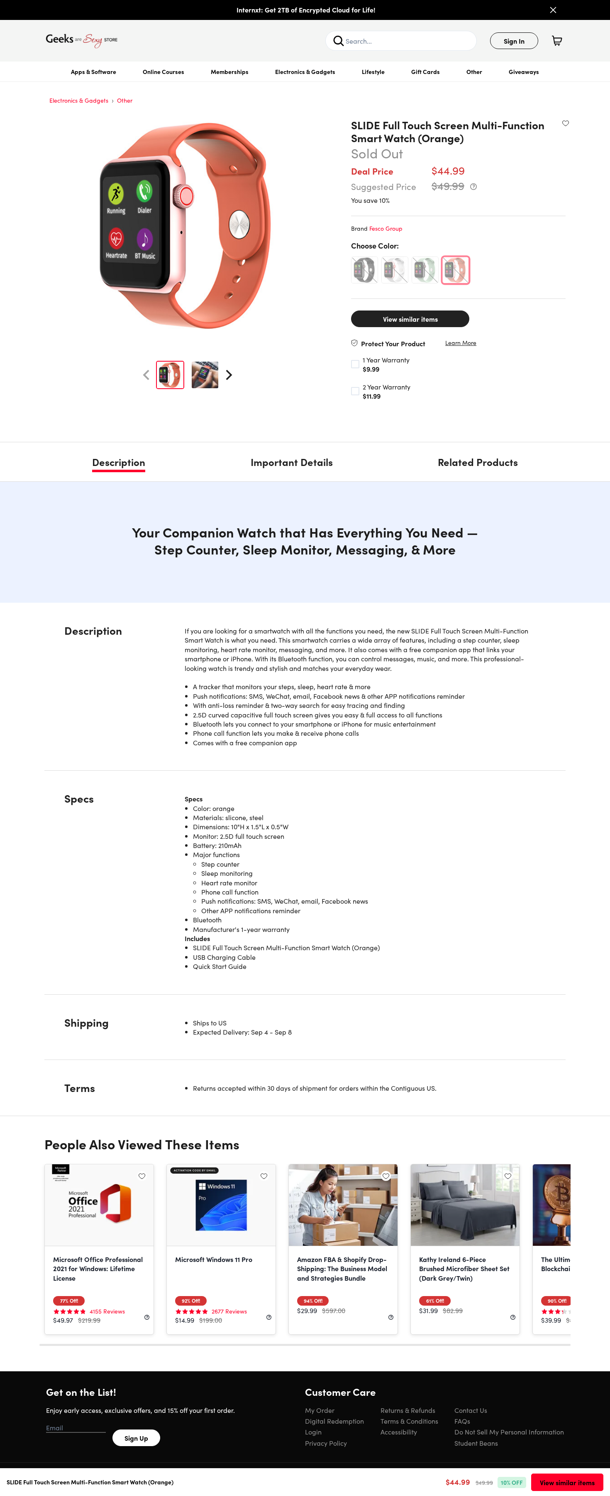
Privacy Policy (326, 1442)
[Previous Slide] (146, 375)
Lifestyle (373, 71)
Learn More (460, 343)
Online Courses (163, 71)
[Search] (338, 40)
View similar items (410, 318)
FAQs (462, 1420)
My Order (319, 1410)
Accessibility (399, 1431)
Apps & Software (93, 71)
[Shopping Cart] (557, 41)
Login (313, 1431)
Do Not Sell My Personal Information (509, 1431)
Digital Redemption (334, 1420)
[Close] (553, 10)
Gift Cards (425, 71)
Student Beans (476, 1442)
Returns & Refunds (408, 1410)
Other (474, 71)
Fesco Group (386, 228)
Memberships (230, 71)
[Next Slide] (229, 375)
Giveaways (524, 71)
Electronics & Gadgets (305, 71)
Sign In (514, 40)
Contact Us (470, 1410)
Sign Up (136, 1437)
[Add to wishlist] (566, 123)
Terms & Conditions (409, 1420)
